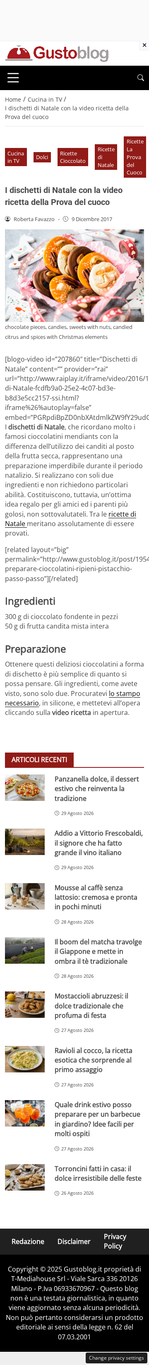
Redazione (28, 1241)
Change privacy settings (116, 1357)
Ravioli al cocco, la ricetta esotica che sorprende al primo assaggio (93, 1060)
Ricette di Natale (106, 156)
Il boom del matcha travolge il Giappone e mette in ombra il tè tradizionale (98, 951)
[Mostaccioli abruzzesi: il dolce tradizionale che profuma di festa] (25, 1004)
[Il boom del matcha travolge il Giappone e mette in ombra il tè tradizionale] (25, 950)
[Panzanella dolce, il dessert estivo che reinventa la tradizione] (25, 787)
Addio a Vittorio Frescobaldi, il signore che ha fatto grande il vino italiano (99, 843)
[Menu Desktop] (13, 78)
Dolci (42, 157)
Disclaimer (74, 1241)
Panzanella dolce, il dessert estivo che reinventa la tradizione (97, 788)
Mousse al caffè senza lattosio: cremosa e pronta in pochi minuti (96, 897)
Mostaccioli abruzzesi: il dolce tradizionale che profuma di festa (91, 1005)
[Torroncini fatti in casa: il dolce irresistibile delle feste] (25, 1177)
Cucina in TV (15, 157)
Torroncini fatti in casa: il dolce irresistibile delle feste (98, 1173)
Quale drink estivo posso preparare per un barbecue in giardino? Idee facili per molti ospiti (97, 1119)
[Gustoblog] (56, 52)
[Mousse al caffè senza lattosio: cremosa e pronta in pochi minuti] (25, 896)
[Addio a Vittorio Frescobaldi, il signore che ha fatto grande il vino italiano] (25, 842)
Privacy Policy (115, 1241)
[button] (140, 78)
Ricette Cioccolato (73, 157)
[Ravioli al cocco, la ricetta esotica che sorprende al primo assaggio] (25, 1059)
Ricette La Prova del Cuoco (135, 157)
